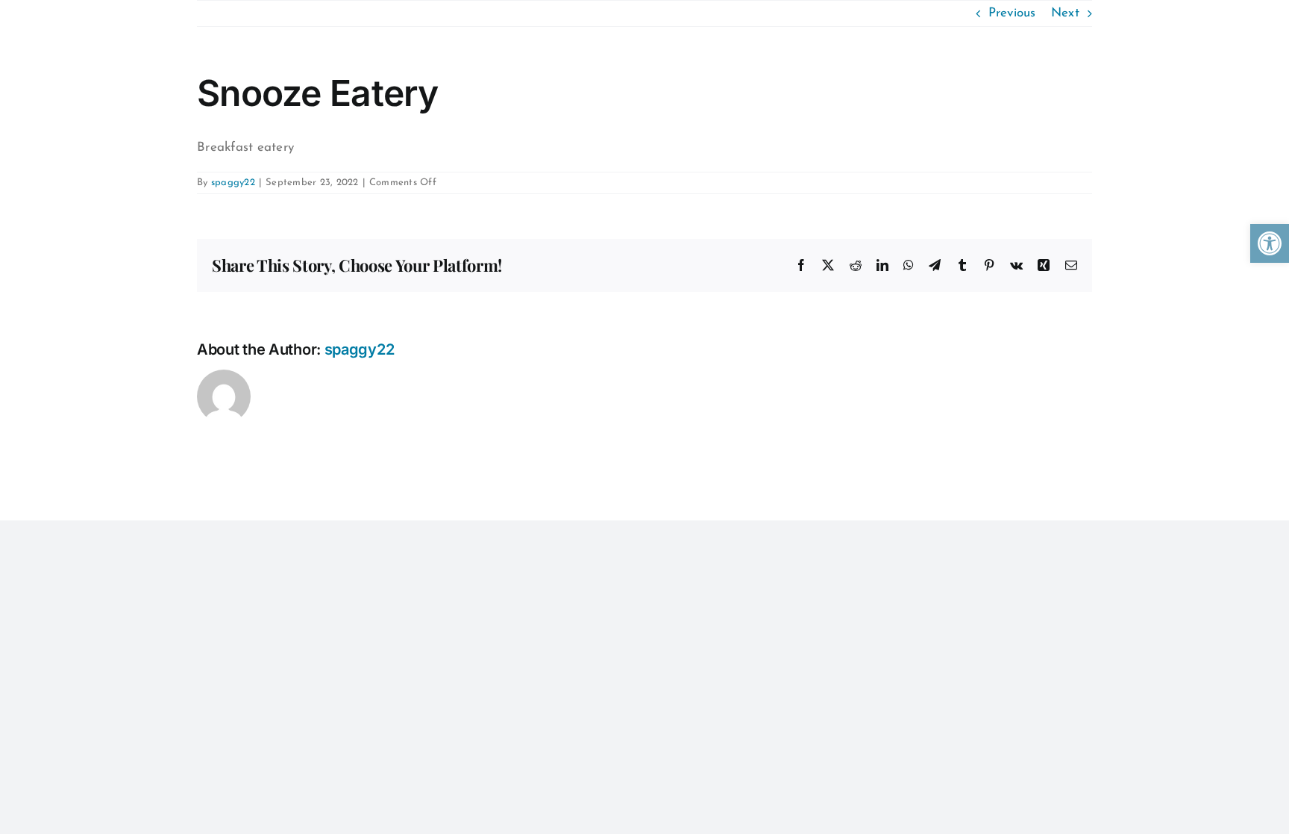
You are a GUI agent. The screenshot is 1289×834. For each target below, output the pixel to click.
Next (1065, 13)
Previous (1012, 13)
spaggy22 (233, 182)
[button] (1269, 243)
